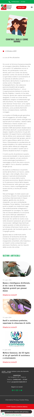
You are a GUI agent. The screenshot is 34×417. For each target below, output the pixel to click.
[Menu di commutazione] (32, 7)
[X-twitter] (19, 390)
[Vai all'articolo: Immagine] (17, 269)
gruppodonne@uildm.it (19, 382)
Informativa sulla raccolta (11, 415)
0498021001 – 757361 (20, 379)
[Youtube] (21, 390)
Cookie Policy (24, 400)
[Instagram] (15, 390)
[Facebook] (13, 390)
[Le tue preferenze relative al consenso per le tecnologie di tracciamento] (3, 414)
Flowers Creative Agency (19, 406)
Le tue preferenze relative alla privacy (15, 412)
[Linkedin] (17, 390)
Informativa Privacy (12, 400)
